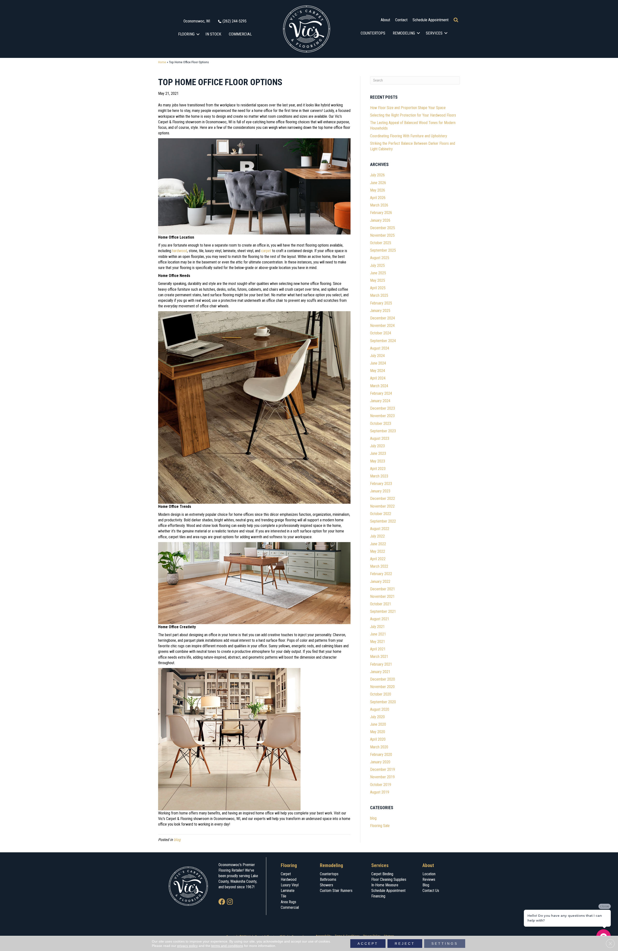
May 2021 (377, 641)
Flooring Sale (380, 825)
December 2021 (382, 589)
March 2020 (379, 747)
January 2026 (380, 220)
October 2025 (380, 243)
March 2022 (379, 566)
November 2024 (382, 325)
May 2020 (377, 732)
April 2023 (378, 468)
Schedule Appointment (431, 19)
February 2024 (381, 393)
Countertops (373, 33)
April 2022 (378, 559)
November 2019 (382, 777)
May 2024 (377, 370)
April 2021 (378, 649)
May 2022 (377, 551)
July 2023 (377, 446)
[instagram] (230, 902)
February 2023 (381, 483)
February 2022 (381, 574)
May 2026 (377, 190)
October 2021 (380, 604)
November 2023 (382, 415)
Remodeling (404, 33)
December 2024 (382, 318)
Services (434, 33)
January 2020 (380, 762)
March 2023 (379, 476)
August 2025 (379, 257)
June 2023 (378, 453)
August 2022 (379, 528)
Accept (368, 943)
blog (177, 839)
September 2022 (383, 521)
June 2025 (378, 273)
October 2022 (380, 513)
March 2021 (379, 656)
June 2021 (378, 634)
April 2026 (378, 197)
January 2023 (380, 491)
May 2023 (377, 461)
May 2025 (377, 280)
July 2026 (377, 175)
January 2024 (380, 401)
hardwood (179, 250)
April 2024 (378, 378)
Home (162, 62)
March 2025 (379, 295)
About (385, 19)
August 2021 (379, 619)
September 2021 (383, 611)
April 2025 (378, 288)
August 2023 (379, 438)
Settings (444, 943)
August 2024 (379, 348)
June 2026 (378, 182)
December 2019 (382, 769)
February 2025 (381, 303)
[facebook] (221, 902)
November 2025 (382, 235)
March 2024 (379, 386)
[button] (198, 34)
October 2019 (380, 784)
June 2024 (378, 363)
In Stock (213, 34)
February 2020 (381, 754)
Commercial (240, 34)
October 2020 (380, 694)
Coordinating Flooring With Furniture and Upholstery (408, 136)
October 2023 (380, 423)
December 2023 (382, 408)
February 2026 (381, 212)
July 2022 (377, 536)
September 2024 (383, 340)
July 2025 (377, 265)
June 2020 (378, 724)
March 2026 (379, 205)
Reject (405, 943)
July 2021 (377, 626)
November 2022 (382, 506)
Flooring (186, 34)
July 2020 (377, 717)
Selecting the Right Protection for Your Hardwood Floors (413, 115)
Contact (401, 19)
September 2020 (383, 702)
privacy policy (187, 946)
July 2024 (377, 355)
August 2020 (379, 709)
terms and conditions (227, 946)
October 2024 (380, 333)
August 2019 (379, 792)
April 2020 (378, 739)
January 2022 (380, 581)
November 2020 (382, 686)
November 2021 (382, 596)
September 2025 (383, 250)
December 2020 (382, 679)
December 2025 (382, 228)
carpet (266, 250)
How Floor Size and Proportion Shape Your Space (408, 107)
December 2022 (382, 498)
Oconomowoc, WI (196, 21)
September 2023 (383, 431)
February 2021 (381, 664)
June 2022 (378, 544)
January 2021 (380, 671)
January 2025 (380, 310)
